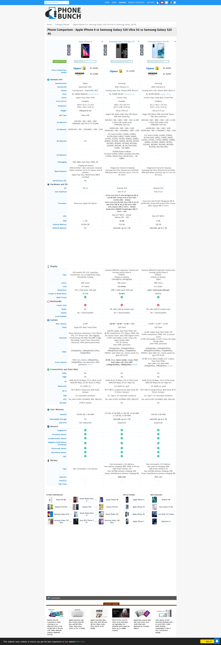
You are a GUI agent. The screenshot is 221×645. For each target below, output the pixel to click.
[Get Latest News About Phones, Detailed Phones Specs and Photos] (51, 13)
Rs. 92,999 (130, 71)
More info (80, 641)
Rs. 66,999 (166, 68)
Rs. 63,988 (93, 74)
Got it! (209, 641)
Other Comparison (54, 495)
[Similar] (89, 365)
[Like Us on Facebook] (171, 3)
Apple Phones (129, 495)
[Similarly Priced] (93, 94)
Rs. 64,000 (93, 68)
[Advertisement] (135, 13)
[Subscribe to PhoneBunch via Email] (166, 3)
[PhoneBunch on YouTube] (162, 3)
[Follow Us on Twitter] (175, 3)
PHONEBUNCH (69, 13)
